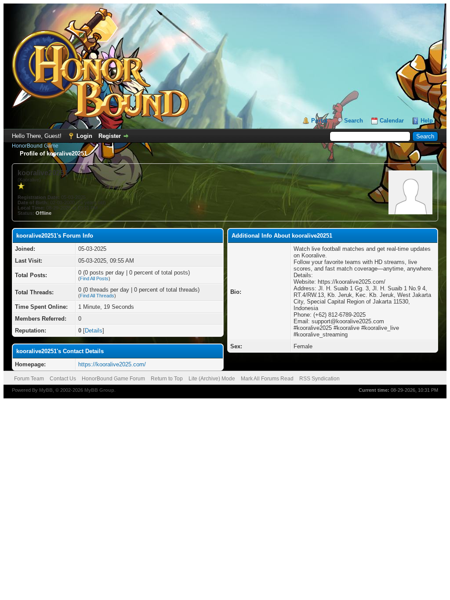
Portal (319, 120)
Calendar (392, 120)
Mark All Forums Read (267, 379)
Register (109, 136)
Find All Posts (94, 278)
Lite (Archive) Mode (212, 379)
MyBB (46, 390)
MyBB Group (99, 390)
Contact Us (63, 379)
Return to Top (167, 379)
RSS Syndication (319, 379)
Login (84, 136)
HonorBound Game (35, 146)
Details (93, 330)
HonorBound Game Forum (113, 379)
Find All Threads (97, 295)
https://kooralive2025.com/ (112, 364)
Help (427, 120)
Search (353, 120)
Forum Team (29, 379)
